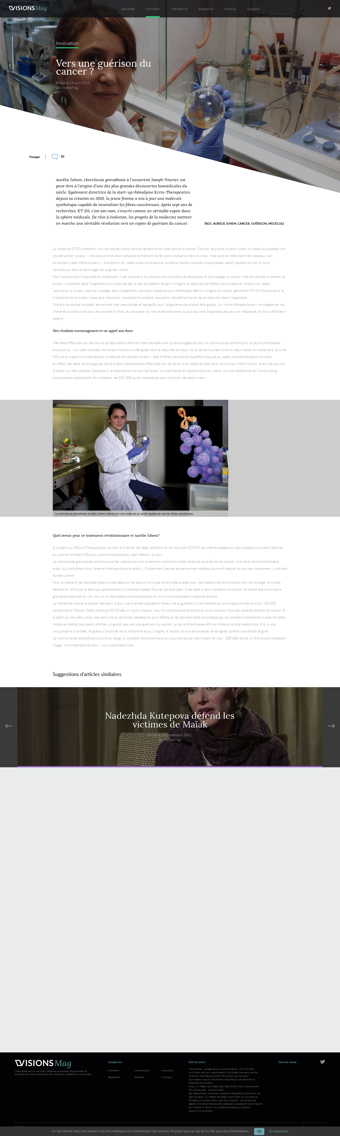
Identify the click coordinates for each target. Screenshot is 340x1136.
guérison (259, 223)
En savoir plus (278, 1131)
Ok (259, 1131)
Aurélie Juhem (224, 223)
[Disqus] (170, 843)
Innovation (153, 9)
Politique (230, 9)
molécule (276, 223)
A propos (253, 9)
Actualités (127, 9)
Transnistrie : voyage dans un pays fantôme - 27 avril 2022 (223, 1075)
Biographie (206, 9)
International (179, 9)
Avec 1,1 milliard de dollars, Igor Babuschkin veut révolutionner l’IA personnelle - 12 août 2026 (226, 1098)
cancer (244, 223)
